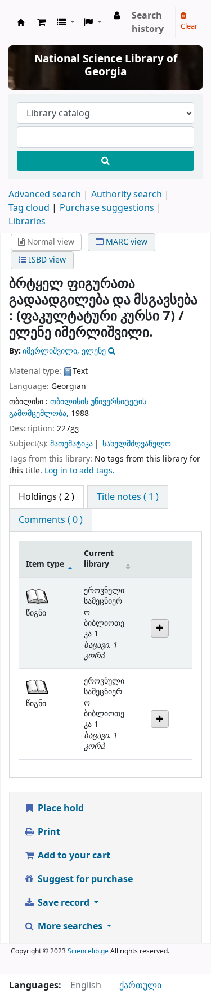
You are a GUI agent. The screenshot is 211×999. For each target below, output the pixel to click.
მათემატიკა (71, 444)
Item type (45, 564)
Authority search (126, 194)
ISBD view (46, 260)
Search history (148, 22)
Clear (189, 26)
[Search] (105, 161)
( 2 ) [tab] (46, 497)
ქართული (140, 985)
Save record (63, 903)
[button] (41, 22)
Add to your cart (72, 855)
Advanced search (44, 194)
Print (47, 832)
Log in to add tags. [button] (79, 471)
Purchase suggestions (107, 208)
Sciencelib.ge (88, 951)
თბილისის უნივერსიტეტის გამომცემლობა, (77, 407)
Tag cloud (29, 208)
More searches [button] (70, 926)
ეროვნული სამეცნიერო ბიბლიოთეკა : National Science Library (21, 22)
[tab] (127, 497)
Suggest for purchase (84, 879)
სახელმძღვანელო (136, 444)
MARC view (125, 242)
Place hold (59, 808)
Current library (99, 559)
